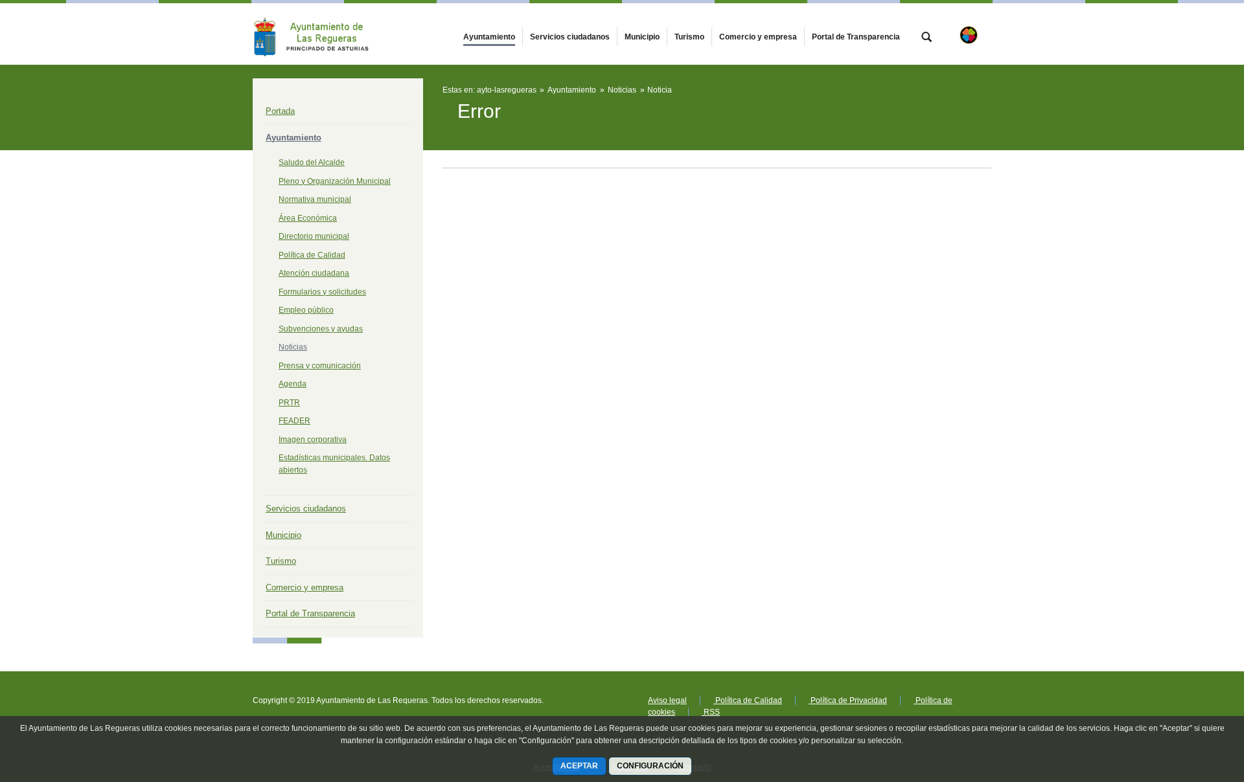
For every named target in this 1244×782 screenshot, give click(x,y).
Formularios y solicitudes (322, 291)
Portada (280, 111)
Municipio (283, 535)
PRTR (289, 402)
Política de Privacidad (848, 700)
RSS (711, 712)
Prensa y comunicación (320, 365)
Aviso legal (667, 700)
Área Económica (308, 218)
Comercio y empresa (304, 587)
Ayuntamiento (293, 137)
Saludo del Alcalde (312, 162)
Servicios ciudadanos (306, 508)
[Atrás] (448, 128)
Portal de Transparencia (310, 613)
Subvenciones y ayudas (321, 328)
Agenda (292, 383)
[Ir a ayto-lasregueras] (324, 33)
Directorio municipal (314, 236)
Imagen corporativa (313, 439)
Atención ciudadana (314, 273)
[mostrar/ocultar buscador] (926, 38)
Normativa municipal (315, 199)
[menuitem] (489, 36)
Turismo (281, 561)
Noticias (293, 347)
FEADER (294, 420)
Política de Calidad (312, 255)
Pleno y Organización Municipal (335, 181)
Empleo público (306, 310)
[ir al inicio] (1192, 704)
